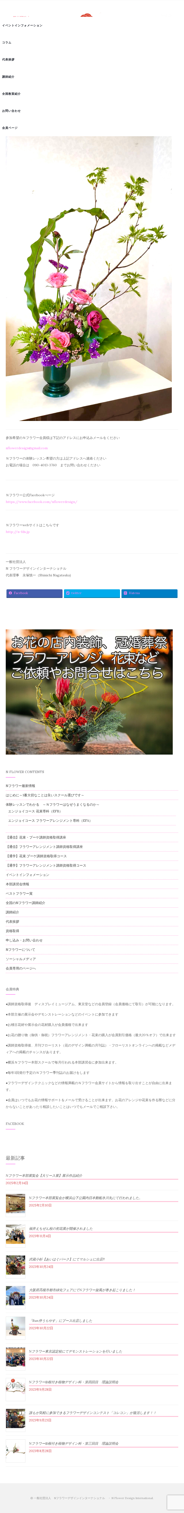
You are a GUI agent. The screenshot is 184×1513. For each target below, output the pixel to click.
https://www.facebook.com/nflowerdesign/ (41, 502)
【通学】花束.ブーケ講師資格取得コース (36, 856)
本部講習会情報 (17, 884)
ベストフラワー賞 (19, 893)
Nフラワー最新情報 (20, 786)
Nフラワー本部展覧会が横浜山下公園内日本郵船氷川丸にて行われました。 (85, 1198)
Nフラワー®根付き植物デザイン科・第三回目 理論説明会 (73, 1443)
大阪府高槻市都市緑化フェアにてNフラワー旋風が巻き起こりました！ (82, 1290)
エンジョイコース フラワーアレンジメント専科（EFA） (50, 820)
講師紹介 (8, 76)
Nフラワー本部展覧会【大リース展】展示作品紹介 (44, 1175)
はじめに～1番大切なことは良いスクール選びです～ (45, 795)
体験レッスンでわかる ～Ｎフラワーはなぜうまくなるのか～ (53, 804)
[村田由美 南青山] (89, 278)
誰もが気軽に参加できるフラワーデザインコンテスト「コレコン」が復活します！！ (92, 1413)
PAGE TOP (175, 1464)
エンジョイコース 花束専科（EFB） (35, 811)
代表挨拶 (8, 59)
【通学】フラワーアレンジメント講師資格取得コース (46, 865)
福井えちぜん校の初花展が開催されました (61, 1228)
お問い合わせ (11, 110)
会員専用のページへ (21, 968)
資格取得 (12, 931)
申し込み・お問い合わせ (24, 940)
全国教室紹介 (11, 93)
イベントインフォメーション (22, 25)
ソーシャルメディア (21, 959)
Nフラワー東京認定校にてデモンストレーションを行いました (75, 1351)
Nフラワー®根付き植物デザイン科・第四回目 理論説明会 (73, 1382)
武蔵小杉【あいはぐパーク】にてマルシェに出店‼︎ (67, 1259)
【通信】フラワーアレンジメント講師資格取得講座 (44, 847)
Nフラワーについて (20, 949)
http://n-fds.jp (18, 532)
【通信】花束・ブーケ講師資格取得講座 (36, 837)
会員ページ (10, 128)
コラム (7, 42)
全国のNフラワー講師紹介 (25, 903)
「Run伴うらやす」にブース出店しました (60, 1320)
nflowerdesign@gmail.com (27, 448)
